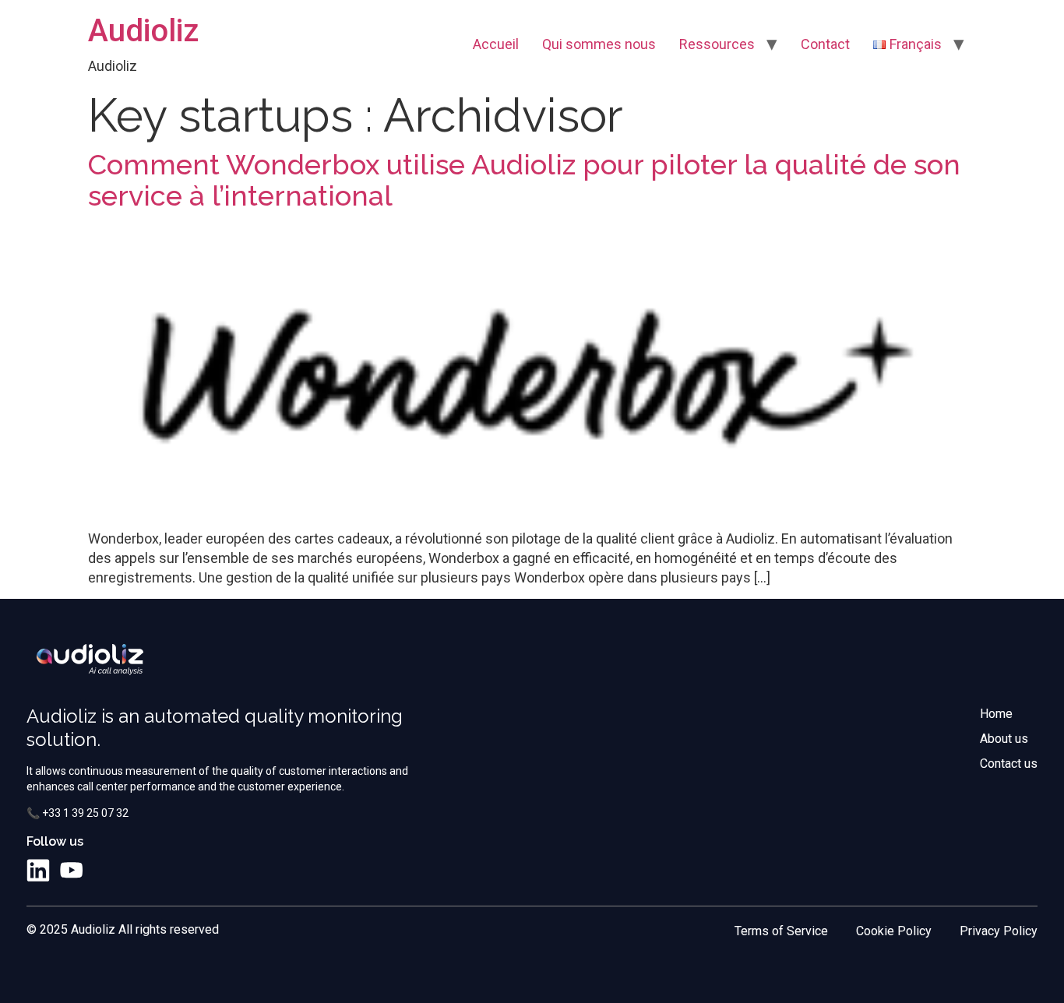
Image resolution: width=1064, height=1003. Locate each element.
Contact (825, 44)
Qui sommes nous (599, 44)
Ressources (717, 44)
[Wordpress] (103, 870)
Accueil (496, 44)
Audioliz (143, 30)
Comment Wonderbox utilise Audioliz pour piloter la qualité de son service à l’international (524, 180)
